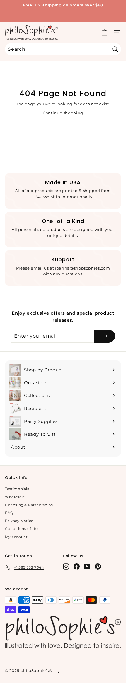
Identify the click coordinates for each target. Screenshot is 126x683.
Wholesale (15, 497)
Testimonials (17, 489)
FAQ (9, 513)
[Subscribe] (104, 336)
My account (16, 537)
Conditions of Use (22, 528)
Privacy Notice (19, 520)
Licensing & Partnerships (29, 505)
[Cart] (104, 32)
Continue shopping (63, 113)
